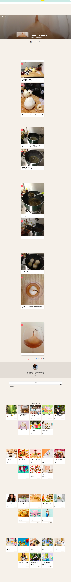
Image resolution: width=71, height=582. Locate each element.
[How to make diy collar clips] (47, 453)
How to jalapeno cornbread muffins (23, 518)
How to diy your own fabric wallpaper (46, 474)
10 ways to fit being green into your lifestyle (46, 430)
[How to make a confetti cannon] (47, 409)
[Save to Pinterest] (41, 359)
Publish (60, 384)
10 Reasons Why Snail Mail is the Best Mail (35, 415)
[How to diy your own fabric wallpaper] (47, 469)
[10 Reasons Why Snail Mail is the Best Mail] (35, 409)
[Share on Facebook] (37, 359)
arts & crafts (38, 522)
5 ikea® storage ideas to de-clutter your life (59, 547)
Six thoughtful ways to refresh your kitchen (58, 503)
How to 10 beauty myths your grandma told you (12, 503)
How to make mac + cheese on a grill (11, 547)
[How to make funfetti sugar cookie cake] (35, 498)
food (27, 522)
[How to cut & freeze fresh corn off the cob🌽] (11, 409)
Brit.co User (33, 41)
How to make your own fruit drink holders (35, 430)
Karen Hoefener (35, 371)
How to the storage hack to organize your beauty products (35, 548)
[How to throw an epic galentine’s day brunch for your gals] (59, 453)
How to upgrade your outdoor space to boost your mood (35, 563)
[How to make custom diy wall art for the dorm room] (23, 469)
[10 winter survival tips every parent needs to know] (59, 409)
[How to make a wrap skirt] (47, 513)
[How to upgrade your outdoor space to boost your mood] (35, 557)
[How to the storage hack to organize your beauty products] (35, 542)
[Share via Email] (43, 359)
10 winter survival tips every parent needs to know (58, 415)
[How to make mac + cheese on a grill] (11, 542)
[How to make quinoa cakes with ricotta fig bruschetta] (47, 498)
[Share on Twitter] (39, 359)
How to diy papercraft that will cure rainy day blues (23, 547)
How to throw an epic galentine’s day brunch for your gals (58, 459)
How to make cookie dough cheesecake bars (11, 459)
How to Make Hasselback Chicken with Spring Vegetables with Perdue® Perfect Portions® (23, 415)
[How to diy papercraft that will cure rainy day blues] (23, 542)
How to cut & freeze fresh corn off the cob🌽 (11, 415)
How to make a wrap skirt (46, 518)
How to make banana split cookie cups (35, 474)
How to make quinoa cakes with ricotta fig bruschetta (46, 503)
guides (6, 16)
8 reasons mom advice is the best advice (23, 563)
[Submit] (64, 3)
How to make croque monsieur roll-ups (22, 459)
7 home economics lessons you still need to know (23, 503)
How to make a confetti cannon (46, 415)
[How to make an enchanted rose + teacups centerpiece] (35, 453)
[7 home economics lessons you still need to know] (23, 498)
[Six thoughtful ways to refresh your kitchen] (59, 498)
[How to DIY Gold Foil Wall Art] (23, 425)
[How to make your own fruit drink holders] (35, 425)
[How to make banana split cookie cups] (35, 469)
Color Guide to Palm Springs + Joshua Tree (47, 547)
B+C (21, 476)
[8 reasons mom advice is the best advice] (23, 557)
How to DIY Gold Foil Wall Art (23, 429)
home (39, 551)
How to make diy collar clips (47, 458)
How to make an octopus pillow (35, 518)
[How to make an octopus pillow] (35, 513)
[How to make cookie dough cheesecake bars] (11, 453)
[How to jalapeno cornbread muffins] (23, 513)
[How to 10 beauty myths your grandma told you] (11, 498)
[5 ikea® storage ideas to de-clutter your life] (59, 542)
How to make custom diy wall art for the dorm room (24, 474)
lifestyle (27, 566)
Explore (3, 16)
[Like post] (39, 41)
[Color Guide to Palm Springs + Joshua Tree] (47, 542)
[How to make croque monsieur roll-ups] (23, 453)
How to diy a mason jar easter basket (46, 563)
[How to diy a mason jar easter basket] (47, 557)
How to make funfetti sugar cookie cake (35, 503)
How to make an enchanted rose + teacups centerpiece (35, 459)
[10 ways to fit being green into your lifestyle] (47, 425)
